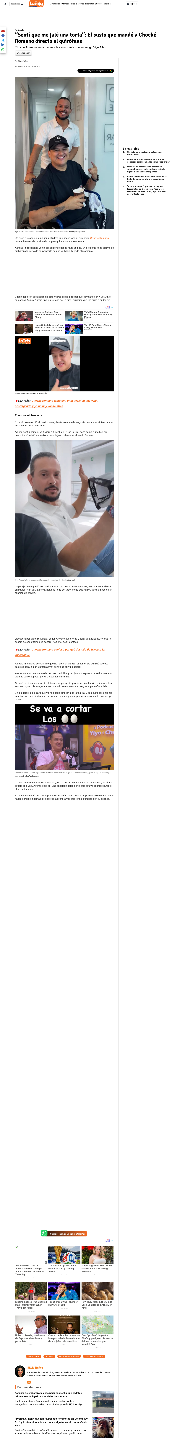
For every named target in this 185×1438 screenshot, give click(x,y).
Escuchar (25, 53)
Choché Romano (99, 238)
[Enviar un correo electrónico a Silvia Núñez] (29, 1382)
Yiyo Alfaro (49, 1356)
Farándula (89, 4)
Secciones (15, 4)
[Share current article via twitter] (3, 40)
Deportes (80, 4)
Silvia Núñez (23, 61)
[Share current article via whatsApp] (3, 49)
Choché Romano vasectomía (69, 1356)
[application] (64, 363)
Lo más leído (55, 4)
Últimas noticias (68, 4)
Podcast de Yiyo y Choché (94, 1356)
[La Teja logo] (36, 3)
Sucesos (98, 4)
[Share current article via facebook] (3, 35)
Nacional (107, 4)
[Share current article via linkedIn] (3, 45)
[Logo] (24, 341)
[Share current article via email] (3, 30)
